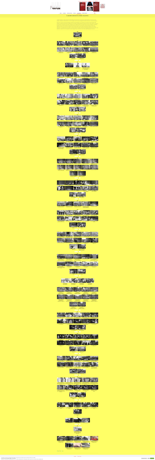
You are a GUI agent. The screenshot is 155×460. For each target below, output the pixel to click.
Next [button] (84, 6)
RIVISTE (102, 4)
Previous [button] (80, 6)
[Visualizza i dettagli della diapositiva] (82, 6)
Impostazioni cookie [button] (144, 458)
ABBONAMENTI (102, 7)
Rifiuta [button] (149, 458)
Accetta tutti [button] (152, 458)
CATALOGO (102, 5)
